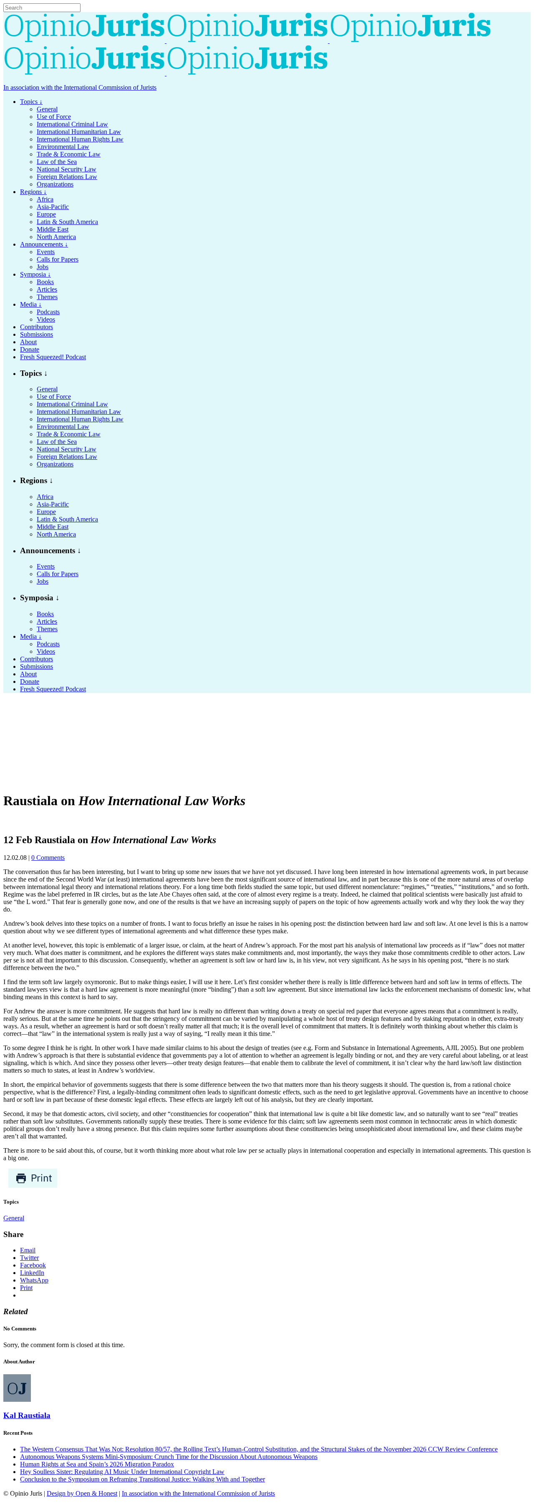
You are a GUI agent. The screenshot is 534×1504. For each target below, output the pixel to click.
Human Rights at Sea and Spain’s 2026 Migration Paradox (97, 1464)
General (13, 1218)
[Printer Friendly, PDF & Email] (32, 1186)
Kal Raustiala (26, 1415)
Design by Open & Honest (82, 1493)
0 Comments (48, 857)
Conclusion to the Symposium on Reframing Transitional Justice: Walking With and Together (142, 1479)
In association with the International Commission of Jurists (79, 87)
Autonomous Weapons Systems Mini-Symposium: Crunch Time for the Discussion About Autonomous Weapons (168, 1456)
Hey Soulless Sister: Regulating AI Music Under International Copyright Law (122, 1471)
